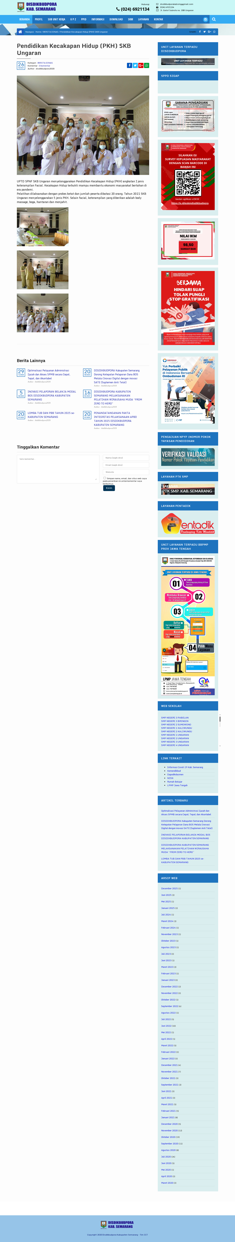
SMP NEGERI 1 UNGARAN (175, 735)
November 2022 (169, 993)
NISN (170, 778)
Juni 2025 (166, 895)
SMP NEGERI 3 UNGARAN (175, 742)
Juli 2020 (166, 1156)
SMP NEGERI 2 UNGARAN (175, 738)
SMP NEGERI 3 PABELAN (175, 717)
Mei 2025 (166, 901)
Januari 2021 (168, 1117)
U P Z (73, 19)
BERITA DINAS (50, 31)
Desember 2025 (169, 888)
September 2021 (169, 1085)
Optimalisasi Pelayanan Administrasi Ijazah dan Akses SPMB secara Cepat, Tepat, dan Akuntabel (49, 374)
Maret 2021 (167, 1104)
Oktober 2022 (168, 999)
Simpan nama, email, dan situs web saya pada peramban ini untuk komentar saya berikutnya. (125, 481)
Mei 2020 (166, 1170)
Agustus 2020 (168, 1150)
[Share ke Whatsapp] (214, 31)
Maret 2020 (167, 1183)
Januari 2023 (168, 980)
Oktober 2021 (168, 1078)
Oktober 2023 (168, 941)
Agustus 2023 (168, 947)
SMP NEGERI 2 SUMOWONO (176, 724)
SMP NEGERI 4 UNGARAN (175, 745)
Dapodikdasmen (175, 774)
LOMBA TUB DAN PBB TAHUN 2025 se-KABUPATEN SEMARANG (51, 415)
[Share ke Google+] (209, 31)
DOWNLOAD (116, 19)
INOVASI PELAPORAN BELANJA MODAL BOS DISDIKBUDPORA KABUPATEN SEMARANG (52, 395)
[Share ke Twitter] (204, 31)
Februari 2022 (168, 1052)
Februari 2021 (168, 1111)
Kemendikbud (174, 771)
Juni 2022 (166, 1026)
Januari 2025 (168, 908)
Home (38, 31)
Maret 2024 (167, 921)
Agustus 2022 (168, 1013)
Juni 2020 (166, 1163)
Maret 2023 (167, 967)
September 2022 (169, 1006)
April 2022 (166, 1039)
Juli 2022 (166, 1019)
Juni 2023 (166, 960)
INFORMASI (98, 19)
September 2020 (169, 1143)
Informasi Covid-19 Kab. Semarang (185, 767)
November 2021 (169, 1071)
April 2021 (166, 1098)
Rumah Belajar (174, 782)
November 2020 (169, 1130)
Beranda (24, 19)
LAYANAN (143, 19)
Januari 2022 (168, 1058)
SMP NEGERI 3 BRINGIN (174, 721)
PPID (83, 19)
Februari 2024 (168, 928)
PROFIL (39, 19)
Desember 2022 (169, 986)
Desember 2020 (169, 1124)
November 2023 (169, 934)
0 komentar (44, 65)
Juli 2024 (166, 914)
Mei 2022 (166, 1032)
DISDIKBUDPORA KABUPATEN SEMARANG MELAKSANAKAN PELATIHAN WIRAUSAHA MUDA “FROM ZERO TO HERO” (118, 397)
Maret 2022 (167, 1045)
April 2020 (166, 1176)
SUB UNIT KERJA (56, 19)
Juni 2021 (166, 1091)
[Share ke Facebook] (200, 31)
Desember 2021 (169, 1065)
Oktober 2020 (168, 1137)
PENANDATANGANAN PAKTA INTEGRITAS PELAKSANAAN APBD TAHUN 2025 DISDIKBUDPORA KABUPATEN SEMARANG (115, 419)
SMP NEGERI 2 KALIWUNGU (176, 731)
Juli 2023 (166, 954)
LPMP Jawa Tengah (177, 785)
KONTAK (158, 19)
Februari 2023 (168, 973)
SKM (130, 19)
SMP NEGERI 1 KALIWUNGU (176, 728)
